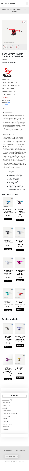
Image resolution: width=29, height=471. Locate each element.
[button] (27, 3)
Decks (4, 408)
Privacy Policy (8, 450)
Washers (5, 427)
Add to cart (20, 219)
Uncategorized (6, 424)
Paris (6, 104)
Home (3, 9)
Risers (4, 419)
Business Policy (20, 450)
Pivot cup (5, 416)
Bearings (5, 402)
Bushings (5, 405)
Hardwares (5, 410)
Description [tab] (5, 108)
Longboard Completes (9, 413)
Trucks (7, 9)
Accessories (5, 400)
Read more (8, 219)
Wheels (4, 429)
